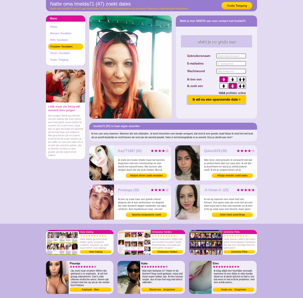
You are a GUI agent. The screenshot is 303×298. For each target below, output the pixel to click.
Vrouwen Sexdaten (61, 46)
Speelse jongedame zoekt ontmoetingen (146, 215)
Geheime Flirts (239, 251)
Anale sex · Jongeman (233, 289)
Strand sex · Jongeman (162, 289)
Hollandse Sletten (167, 251)
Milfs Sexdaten (59, 39)
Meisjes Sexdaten (61, 33)
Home (53, 26)
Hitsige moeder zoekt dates (232, 175)
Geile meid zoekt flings (232, 214)
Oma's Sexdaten (60, 53)
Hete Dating (95, 251)
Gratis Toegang (237, 5)
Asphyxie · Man (90, 289)
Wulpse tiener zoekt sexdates (146, 175)
